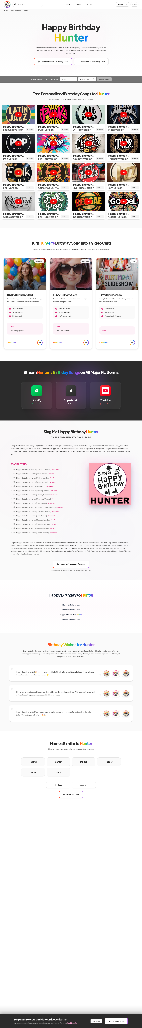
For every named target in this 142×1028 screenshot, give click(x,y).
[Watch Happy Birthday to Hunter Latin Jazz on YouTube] (14, 469)
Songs (78, 4)
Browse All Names (71, 794)
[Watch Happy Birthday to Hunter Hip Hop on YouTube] (14, 490)
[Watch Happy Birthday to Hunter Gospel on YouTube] (14, 532)
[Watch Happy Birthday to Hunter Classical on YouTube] (14, 520)
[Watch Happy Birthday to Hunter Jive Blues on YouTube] (14, 511)
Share (31, 129)
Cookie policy (72, 1023)
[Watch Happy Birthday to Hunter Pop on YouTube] (14, 486)
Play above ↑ (55, 469)
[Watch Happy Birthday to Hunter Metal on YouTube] (14, 482)
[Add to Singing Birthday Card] (116, 673)
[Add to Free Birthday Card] (106, 673)
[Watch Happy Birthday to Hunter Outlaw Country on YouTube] (14, 507)
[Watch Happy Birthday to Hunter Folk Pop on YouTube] (14, 524)
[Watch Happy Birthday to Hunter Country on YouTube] (14, 494)
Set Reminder (104, 79)
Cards (68, 4)
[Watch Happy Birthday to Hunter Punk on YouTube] (14, 473)
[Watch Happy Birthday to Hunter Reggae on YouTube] (14, 528)
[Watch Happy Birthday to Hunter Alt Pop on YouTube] (14, 478)
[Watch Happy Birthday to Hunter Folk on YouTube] (14, 503)
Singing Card (122, 4)
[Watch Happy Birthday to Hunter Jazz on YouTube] (14, 515)
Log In (134, 4)
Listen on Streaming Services (73, 564)
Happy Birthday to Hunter (33, 469)
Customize (96, 1021)
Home (6, 10)
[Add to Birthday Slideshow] (125, 673)
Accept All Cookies (116, 1021)
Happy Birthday (15, 10)
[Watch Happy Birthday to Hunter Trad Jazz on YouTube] (14, 499)
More (89, 4)
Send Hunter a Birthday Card (93, 61)
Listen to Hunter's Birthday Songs (54, 61)
